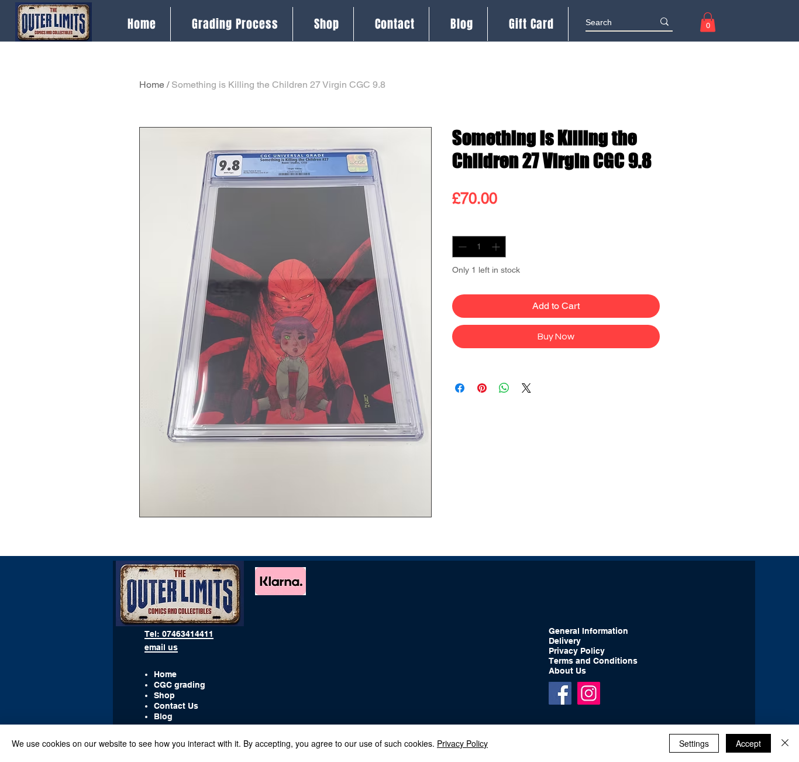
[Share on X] (526, 388)
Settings (694, 743)
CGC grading (179, 684)
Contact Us (176, 705)
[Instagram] (588, 693)
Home (151, 84)
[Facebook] (560, 693)
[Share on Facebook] (460, 388)
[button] (708, 22)
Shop (164, 695)
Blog (163, 716)
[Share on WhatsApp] (504, 388)
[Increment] (497, 246)
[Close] (785, 743)
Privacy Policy (462, 743)
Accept (748, 743)
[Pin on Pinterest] (482, 388)
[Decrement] (461, 246)
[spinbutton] (479, 246)
